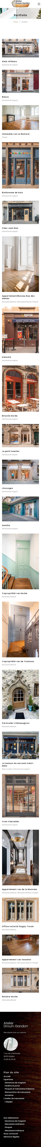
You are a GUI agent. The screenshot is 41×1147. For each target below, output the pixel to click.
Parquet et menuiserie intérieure (19, 1089)
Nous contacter (11, 1133)
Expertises (8, 1079)
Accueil (7, 1076)
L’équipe (8, 1101)
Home (15, 22)
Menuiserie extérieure (9, 302)
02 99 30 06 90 (9, 1059)
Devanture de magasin (10, 65)
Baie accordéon (7, 769)
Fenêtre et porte (12, 1085)
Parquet (4, 137)
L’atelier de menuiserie (14, 1098)
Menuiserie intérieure (24, 302)
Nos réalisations (11, 1118)
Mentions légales (11, 1136)
